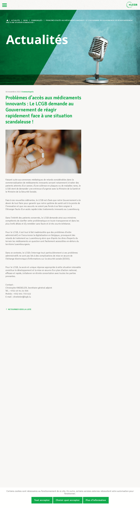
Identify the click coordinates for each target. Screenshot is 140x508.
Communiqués (27, 92)
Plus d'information (96, 500)
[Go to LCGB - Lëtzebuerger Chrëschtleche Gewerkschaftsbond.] (8, 20)
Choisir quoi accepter (68, 500)
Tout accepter (42, 500)
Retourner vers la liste (19, 309)
